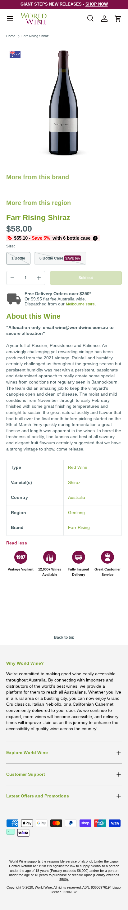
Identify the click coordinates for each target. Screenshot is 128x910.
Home (10, 36)
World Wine (43, 887)
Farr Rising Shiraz (35, 36)
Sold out (86, 278)
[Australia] (15, 54)
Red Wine (77, 467)
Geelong (76, 512)
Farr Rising (79, 527)
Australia (76, 497)
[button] (118, 18)
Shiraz (74, 482)
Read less (16, 542)
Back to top (64, 637)
